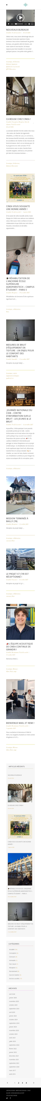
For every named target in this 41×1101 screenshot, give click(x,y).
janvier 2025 (13, 999)
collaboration (16, 309)
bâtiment (8, 64)
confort (15, 373)
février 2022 (12, 1032)
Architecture (16, 61)
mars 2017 (12, 1053)
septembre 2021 (14, 1046)
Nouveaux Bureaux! (17, 29)
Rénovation (12, 69)
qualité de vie (9, 378)
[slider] (19, 23)
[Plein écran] (32, 24)
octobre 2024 (13, 1003)
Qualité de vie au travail (12, 66)
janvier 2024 (13, 1010)
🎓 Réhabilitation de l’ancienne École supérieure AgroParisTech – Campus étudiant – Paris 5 (20, 874)
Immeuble (14, 359)
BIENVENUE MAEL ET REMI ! (20, 706)
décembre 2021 (14, 1039)
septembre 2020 (14, 1050)
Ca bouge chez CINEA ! (18, 119)
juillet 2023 (12, 1024)
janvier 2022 (13, 1035)
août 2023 (12, 1021)
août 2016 (12, 1057)
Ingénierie (14, 64)
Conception (15, 122)
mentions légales (21, 1073)
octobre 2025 (13, 988)
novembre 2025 (14, 984)
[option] (20, 96)
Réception (21, 122)
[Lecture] (9, 24)
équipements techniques (12, 375)
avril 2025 (12, 995)
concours (8, 524)
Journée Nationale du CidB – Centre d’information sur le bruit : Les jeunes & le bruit (19, 416)
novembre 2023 (14, 1013)
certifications (10, 1073)
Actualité (8, 32)
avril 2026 (12, 977)
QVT (7, 69)
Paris (7, 311)
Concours (14, 563)
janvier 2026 (13, 981)
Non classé (12, 947)
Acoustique (9, 61)
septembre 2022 (14, 1028)
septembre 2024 (14, 1006)
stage (15, 654)
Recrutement (15, 635)
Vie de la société (16, 32)
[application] (20, 18)
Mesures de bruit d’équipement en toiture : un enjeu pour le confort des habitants (20, 350)
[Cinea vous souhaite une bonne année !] (20, 188)
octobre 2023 (13, 1017)
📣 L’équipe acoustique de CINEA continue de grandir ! (19, 630)
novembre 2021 (14, 1043)
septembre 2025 (14, 992)
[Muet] (29, 24)
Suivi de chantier (14, 958)
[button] (20, 18)
